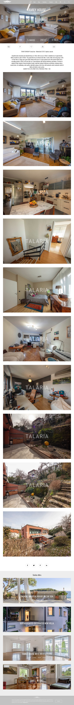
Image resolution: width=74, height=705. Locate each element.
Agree (58, 701)
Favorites (44, 2)
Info (56, 2)
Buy (39, 2)
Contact (51, 2)
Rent (34, 2)
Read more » (25, 702)
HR (60, 2)
